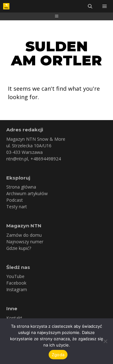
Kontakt (14, 318)
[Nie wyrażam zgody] (105, 341)
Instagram (16, 289)
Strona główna (21, 187)
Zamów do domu (24, 235)
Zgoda (58, 354)
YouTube (15, 276)
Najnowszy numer (24, 242)
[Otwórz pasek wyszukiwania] (90, 6)
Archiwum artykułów (27, 193)
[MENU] (105, 6)
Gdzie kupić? (18, 248)
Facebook (16, 283)
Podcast (14, 200)
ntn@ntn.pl (17, 159)
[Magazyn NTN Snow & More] (6, 6)
